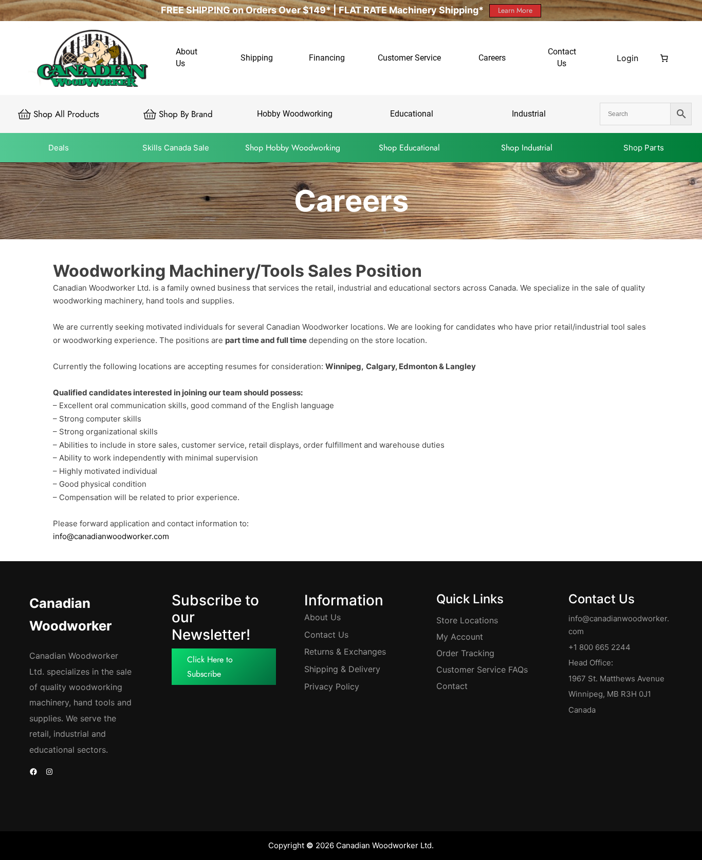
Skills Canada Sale (175, 147)
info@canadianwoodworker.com (111, 536)
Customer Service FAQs (482, 669)
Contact (452, 686)
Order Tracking (465, 653)
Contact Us (326, 634)
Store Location (465, 620)
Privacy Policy (331, 686)
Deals (58, 147)
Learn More (515, 10)
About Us (322, 617)
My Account (459, 637)
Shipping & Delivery (342, 669)
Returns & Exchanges (345, 651)
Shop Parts (643, 147)
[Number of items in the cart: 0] (664, 58)
